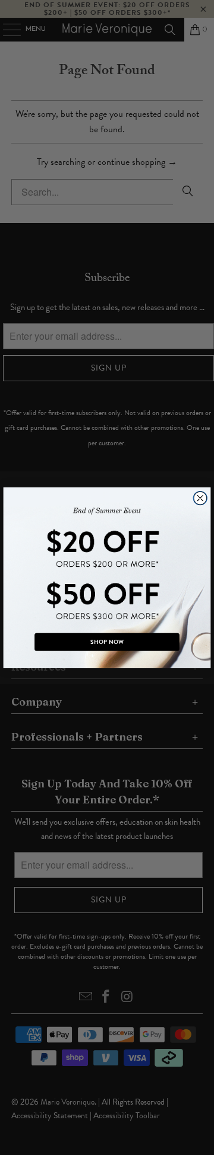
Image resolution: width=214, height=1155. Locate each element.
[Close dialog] (200, 498)
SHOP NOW (107, 641)
